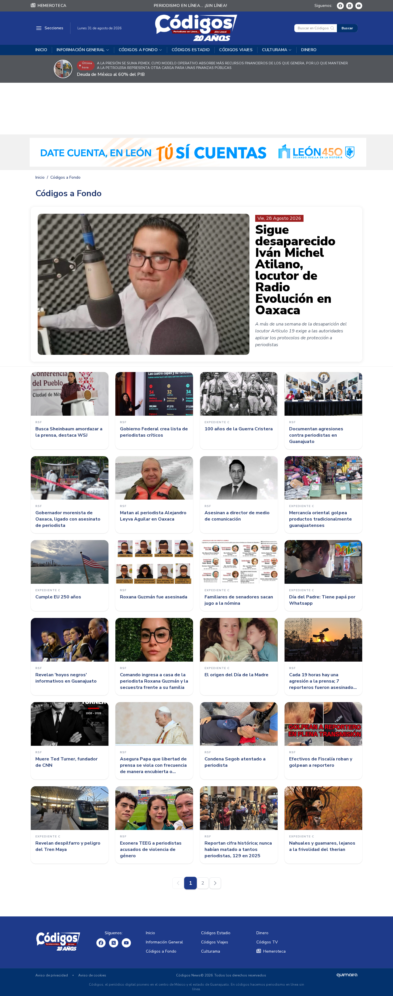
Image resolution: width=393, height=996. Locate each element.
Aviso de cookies (92, 975)
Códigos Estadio (191, 50)
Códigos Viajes (236, 50)
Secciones (54, 28)
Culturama (274, 50)
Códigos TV (267, 942)
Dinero (308, 50)
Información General (81, 50)
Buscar (347, 28)
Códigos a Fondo (138, 50)
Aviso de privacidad (51, 975)
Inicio (41, 50)
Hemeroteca (52, 5)
